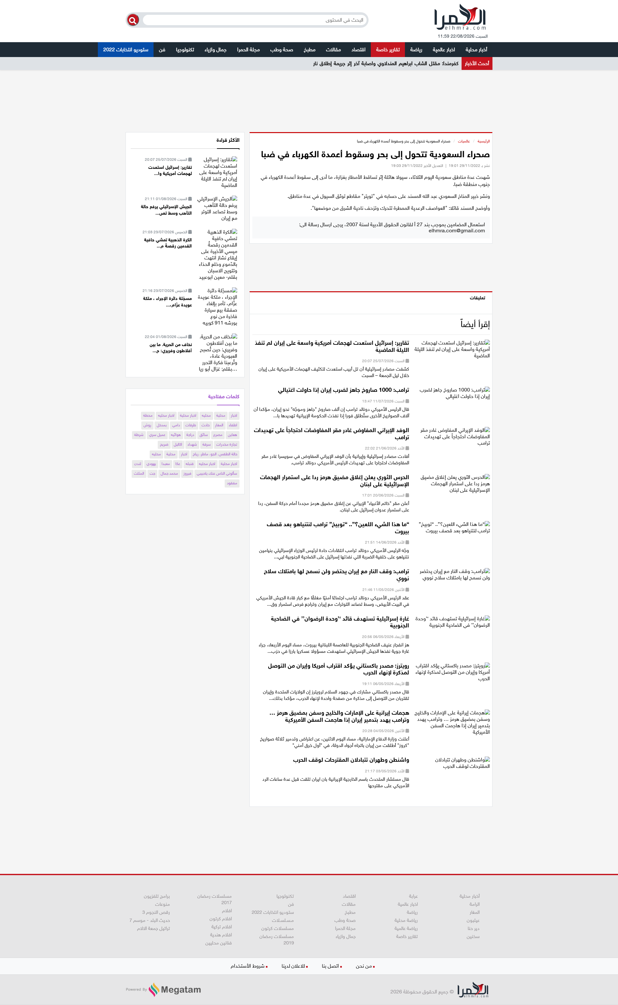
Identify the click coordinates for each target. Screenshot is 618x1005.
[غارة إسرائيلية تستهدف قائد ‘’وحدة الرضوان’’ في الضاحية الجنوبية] (452, 623)
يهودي (151, 463)
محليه (206, 415)
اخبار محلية (188, 415)
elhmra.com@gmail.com (457, 230)
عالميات (464, 141)
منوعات (162, 904)
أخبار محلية (476, 49)
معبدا (166, 463)
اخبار (234, 415)
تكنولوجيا (185, 49)
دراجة (190, 434)
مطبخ (309, 49)
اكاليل (178, 444)
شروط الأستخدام (248, 965)
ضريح (164, 444)
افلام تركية (221, 926)
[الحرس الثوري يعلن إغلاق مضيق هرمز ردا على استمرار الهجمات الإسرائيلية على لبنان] (452, 485)
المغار (219, 425)
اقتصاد (358, 49)
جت (152, 473)
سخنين (473, 936)
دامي (176, 425)
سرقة (206, 444)
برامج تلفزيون (157, 896)
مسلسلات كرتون (277, 928)
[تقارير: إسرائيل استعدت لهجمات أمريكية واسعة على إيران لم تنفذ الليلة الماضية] (452, 351)
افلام (227, 910)
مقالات (333, 49)
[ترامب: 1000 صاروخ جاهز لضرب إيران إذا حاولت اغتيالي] (452, 395)
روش (147, 425)
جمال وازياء (216, 49)
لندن (137, 463)
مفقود (232, 483)
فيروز (187, 473)
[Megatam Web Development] (163, 989)
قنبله (189, 463)
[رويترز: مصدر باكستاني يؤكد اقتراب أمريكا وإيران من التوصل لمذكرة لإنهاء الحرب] (452, 674)
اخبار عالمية (444, 49)
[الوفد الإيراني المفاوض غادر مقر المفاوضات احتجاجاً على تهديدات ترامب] (452, 438)
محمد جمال (169, 473)
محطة (148, 415)
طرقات (190, 425)
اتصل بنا (330, 965)
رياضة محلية (406, 920)
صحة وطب (281, 49)
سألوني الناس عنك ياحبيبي (217, 473)
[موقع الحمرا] (460, 18)
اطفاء (233, 425)
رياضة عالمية (406, 928)
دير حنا (474, 928)
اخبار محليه (166, 415)
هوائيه (176, 434)
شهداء (192, 444)
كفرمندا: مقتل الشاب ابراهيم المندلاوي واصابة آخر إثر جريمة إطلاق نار (385, 63)
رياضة (416, 49)
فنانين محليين (218, 943)
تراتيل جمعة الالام (153, 928)
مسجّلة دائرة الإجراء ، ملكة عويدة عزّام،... (167, 301)
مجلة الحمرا (248, 49)
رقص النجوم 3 (156, 912)
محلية (220, 415)
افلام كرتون (221, 918)
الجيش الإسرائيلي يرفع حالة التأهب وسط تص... (166, 210)
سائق (204, 434)
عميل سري (157, 434)
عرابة (413, 896)
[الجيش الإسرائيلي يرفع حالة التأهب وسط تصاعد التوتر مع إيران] (217, 208)
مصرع (217, 434)
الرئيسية (484, 141)
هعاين (232, 434)
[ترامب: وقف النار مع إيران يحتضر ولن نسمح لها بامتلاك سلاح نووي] (452, 576)
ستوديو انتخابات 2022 (125, 49)
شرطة (139, 434)
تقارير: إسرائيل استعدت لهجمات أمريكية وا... (170, 170)
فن (162, 49)
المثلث (139, 473)
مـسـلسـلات (283, 920)
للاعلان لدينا (293, 965)
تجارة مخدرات (226, 444)
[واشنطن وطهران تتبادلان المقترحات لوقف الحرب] (452, 765)
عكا (177, 463)
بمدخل (162, 425)
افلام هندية (221, 935)
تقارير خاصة (388, 49)
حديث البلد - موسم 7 (149, 920)
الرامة (475, 904)
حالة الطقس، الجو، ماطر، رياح (215, 454)
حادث (205, 425)
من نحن (364, 965)
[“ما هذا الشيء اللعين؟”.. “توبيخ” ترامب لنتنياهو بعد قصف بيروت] (452, 529)
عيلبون (473, 920)
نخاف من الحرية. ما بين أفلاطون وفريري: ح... (171, 348)
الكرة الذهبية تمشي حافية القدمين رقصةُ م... (168, 243)
